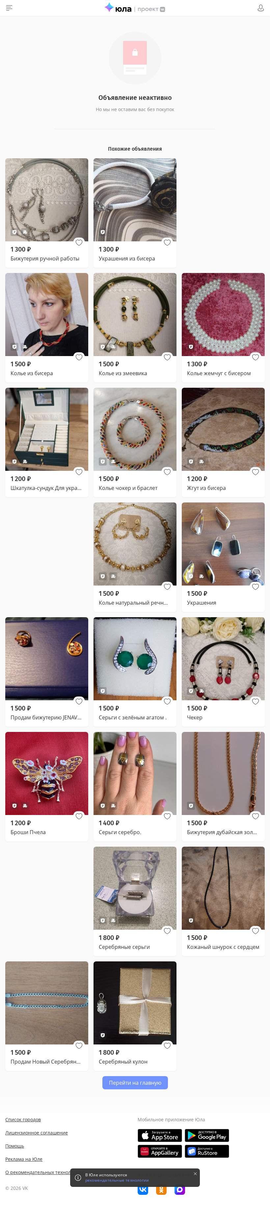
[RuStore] (207, 1151)
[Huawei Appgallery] (160, 1151)
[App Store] (160, 1135)
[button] (79, 242)
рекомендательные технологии (117, 1180)
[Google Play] (207, 1135)
